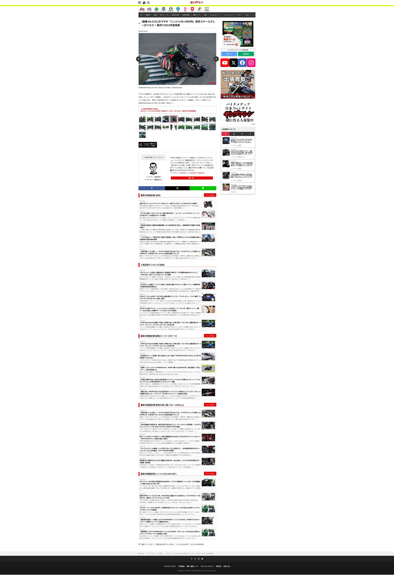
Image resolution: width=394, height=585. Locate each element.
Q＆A (247, 15)
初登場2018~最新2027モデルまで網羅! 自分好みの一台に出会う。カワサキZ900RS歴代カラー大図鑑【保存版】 (170, 461)
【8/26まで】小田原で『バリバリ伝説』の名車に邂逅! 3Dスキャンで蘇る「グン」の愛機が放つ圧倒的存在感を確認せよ (170, 285)
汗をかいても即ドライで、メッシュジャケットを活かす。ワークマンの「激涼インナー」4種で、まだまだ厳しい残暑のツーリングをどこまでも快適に (169, 309)
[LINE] (203, 188)
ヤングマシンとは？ (170, 566)
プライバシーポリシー (207, 566)
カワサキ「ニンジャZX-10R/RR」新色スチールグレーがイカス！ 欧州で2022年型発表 (190, 553)
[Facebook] (152, 188)
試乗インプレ (197, 15)
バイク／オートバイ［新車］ (155, 553)
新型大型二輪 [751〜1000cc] (165, 544)
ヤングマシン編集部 (236, 145)
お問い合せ (226, 566)
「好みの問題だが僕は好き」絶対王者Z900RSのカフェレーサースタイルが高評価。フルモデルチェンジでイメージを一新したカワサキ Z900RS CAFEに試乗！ (170, 425)
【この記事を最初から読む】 (168, 110)
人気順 (155, 15)
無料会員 (246, 54)
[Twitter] (177, 188)
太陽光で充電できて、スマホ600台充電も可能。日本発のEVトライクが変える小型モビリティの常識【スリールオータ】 (242, 164)
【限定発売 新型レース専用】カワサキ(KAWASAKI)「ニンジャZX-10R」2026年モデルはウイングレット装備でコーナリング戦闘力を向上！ (170, 520)
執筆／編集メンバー (193, 566)
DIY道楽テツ (234, 192)
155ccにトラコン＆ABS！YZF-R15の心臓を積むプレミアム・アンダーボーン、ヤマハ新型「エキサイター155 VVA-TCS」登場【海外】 (170, 297)
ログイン (229, 54)
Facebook (193, 173)
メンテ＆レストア (229, 15)
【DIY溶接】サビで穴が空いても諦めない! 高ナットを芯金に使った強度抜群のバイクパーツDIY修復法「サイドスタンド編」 (241, 187)
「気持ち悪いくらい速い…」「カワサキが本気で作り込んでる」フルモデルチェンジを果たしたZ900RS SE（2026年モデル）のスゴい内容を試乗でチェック (170, 252)
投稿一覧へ (191, 178)
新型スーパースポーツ (148, 544)
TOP (141, 15)
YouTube (183, 173)
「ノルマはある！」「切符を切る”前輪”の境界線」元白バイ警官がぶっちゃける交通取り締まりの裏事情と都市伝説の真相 (170, 238)
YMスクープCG (164, 15)
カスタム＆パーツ (215, 15)
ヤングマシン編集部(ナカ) (238, 157)
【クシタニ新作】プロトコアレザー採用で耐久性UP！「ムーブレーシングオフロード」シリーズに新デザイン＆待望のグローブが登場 (170, 214)
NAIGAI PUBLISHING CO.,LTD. (195, 570)
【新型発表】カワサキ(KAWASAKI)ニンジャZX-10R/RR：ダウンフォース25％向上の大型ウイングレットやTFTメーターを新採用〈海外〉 (170, 532)
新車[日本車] (175, 15)
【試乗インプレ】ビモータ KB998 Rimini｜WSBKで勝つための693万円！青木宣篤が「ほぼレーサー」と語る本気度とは (170, 368)
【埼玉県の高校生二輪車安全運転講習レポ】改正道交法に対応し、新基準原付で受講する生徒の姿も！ (170, 226)
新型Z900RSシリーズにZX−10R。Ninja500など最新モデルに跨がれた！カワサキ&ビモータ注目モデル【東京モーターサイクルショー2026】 (170, 497)
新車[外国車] (186, 15)
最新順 (148, 15)
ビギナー (240, 15)
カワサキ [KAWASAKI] (197, 544)
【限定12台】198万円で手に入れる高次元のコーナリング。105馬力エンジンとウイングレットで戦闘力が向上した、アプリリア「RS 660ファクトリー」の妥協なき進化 (170, 392)
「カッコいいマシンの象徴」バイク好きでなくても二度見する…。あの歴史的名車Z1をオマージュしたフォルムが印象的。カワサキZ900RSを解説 (170, 449)
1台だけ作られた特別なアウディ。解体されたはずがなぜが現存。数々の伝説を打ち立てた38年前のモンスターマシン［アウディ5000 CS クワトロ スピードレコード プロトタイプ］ (242, 152)
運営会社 (218, 566)
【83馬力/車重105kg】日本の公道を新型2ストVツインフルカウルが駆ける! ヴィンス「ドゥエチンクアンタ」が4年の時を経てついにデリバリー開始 (170, 380)
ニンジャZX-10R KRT (182, 544)
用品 (205, 15)
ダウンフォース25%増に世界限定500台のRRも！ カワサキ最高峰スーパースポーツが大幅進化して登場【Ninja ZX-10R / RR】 (170, 482)
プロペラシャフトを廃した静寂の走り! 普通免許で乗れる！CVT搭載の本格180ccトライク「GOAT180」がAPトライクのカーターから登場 (168, 273)
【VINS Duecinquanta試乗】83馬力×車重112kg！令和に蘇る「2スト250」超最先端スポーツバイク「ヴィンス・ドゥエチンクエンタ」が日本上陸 (170, 323)
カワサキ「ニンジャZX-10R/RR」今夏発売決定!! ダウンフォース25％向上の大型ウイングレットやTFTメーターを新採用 (170, 509)
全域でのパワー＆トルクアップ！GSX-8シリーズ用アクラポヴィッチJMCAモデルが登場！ (169, 203)
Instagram (200, 173)
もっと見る (210, 195)
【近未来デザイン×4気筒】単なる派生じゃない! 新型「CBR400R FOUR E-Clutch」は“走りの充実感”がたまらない (170, 357)
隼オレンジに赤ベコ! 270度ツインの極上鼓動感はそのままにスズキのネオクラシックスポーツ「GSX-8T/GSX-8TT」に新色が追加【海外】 (170, 437)
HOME (142, 553)
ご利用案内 (181, 566)
